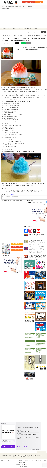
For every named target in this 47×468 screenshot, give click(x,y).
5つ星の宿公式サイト (31, 6)
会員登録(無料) (17, 243)
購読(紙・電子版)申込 (29, 2)
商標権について (16, 456)
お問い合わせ (19, 455)
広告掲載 (24, 455)
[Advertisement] (23, 18)
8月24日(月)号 (6, 255)
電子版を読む (4, 28)
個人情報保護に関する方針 (25, 456)
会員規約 (32, 456)
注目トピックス (7, 35)
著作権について (40, 455)
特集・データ (29, 28)
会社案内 (35, 28)
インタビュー (15, 28)
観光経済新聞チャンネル (7, 8)
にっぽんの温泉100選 (10, 6)
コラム (20, 28)
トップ (3, 6)
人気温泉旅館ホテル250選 (20, 6)
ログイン (39, 2)
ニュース (9, 28)
